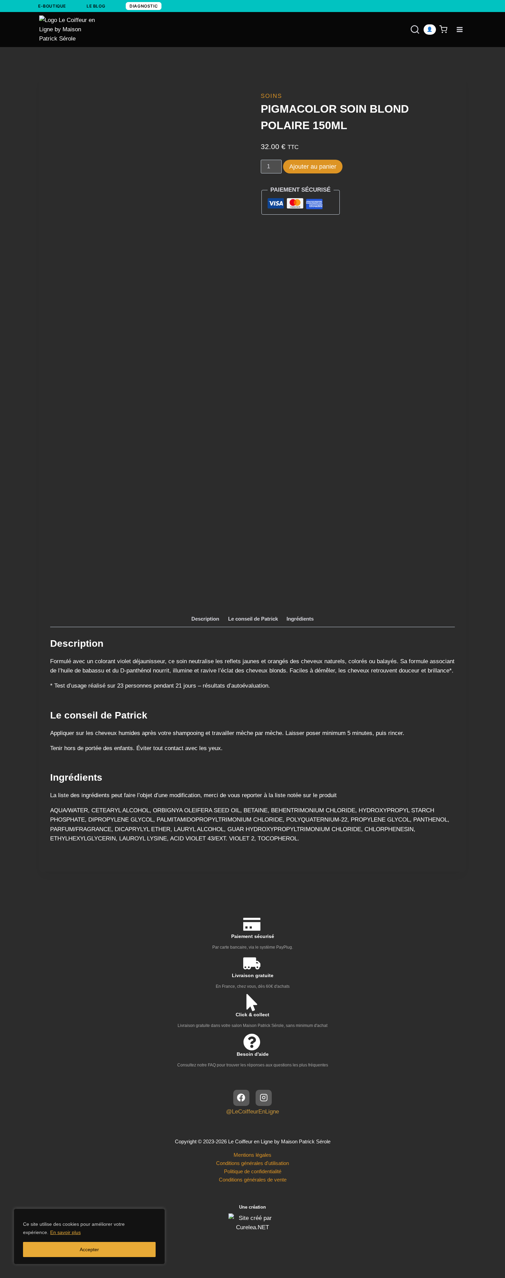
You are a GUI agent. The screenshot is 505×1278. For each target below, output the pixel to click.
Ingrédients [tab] (300, 619)
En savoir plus (65, 1232)
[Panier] (444, 29)
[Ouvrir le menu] (459, 29)
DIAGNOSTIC (144, 6)
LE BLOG (96, 6)
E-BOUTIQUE (52, 6)
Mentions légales (252, 1155)
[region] (89, 1236)
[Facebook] (241, 1098)
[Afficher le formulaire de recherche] (408, 29)
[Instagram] (264, 1098)
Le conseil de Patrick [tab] (253, 619)
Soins (271, 96)
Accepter (89, 1249)
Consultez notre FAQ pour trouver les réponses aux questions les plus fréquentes (252, 1065)
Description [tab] (205, 619)
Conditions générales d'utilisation (252, 1163)
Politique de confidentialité (252, 1171)
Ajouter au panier (312, 166)
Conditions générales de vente (253, 1180)
